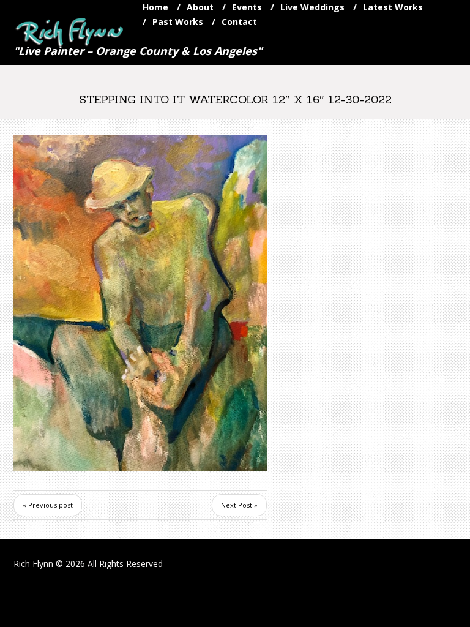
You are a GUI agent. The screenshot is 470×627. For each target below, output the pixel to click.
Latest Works (393, 7)
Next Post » (239, 504)
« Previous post (48, 504)
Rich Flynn (33, 563)
